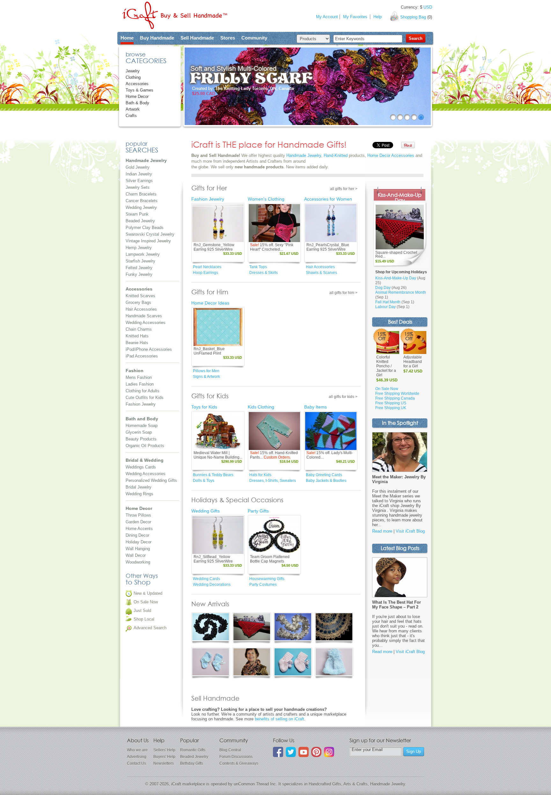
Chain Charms (139, 329)
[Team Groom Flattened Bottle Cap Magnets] (274, 535)
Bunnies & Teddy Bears (213, 475)
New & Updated (148, 593)
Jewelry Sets (138, 187)
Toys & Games (139, 90)
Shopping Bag (413, 17)
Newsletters (163, 763)
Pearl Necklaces (207, 267)
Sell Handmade (197, 37)
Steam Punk (137, 214)
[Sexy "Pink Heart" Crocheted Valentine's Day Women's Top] (274, 223)
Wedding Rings (139, 493)
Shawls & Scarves (321, 272)
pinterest (316, 752)
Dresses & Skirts (263, 272)
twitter (291, 752)
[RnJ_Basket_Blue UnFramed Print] (218, 327)
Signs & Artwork (206, 376)
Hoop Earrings (205, 272)
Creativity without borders (174, 15)
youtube (303, 752)
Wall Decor (136, 555)
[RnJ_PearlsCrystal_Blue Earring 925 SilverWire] (330, 223)
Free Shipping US (390, 403)
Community (254, 37)
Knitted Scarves (140, 295)
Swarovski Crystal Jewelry (150, 234)
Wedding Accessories (145, 322)
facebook (278, 752)
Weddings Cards (141, 467)
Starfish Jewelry (140, 261)
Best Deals (400, 322)
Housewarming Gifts (266, 579)
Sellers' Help (164, 750)
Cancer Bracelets (142, 200)
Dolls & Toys (203, 480)
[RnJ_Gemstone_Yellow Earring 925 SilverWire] (218, 223)
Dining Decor (137, 535)
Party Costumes (263, 584)
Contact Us (136, 763)
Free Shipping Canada (395, 398)
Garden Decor (138, 521)
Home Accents (139, 528)
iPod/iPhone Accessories (149, 349)
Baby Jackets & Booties (326, 480)
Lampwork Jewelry (143, 254)
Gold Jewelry (138, 167)
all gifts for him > (343, 293)
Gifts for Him (209, 292)
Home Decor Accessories (390, 155)
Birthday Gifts (191, 763)
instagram (329, 752)
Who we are (137, 750)
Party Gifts (258, 510)
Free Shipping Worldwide (397, 393)
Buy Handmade (157, 37)
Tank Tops (258, 267)
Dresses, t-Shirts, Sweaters (272, 480)
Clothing (133, 77)
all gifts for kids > (343, 396)
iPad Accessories (142, 356)
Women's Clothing (266, 199)
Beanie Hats (137, 342)
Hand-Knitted (336, 155)
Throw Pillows (138, 515)
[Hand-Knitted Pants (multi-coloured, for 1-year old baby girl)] (274, 431)
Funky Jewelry (139, 274)
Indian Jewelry (139, 174)
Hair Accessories (141, 309)
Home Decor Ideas (210, 302)
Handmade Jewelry (303, 155)
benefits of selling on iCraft (279, 719)
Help (377, 16)
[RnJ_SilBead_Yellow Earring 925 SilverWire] (218, 535)
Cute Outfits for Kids (145, 397)
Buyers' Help (164, 757)
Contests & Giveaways (238, 763)
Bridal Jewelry (138, 487)
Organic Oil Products (145, 445)
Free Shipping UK (390, 408)
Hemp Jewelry (139, 247)
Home (127, 37)
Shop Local (144, 619)
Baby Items (315, 406)
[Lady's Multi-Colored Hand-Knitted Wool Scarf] (330, 431)
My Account (327, 16)
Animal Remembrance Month (400, 292)
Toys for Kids (204, 406)
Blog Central (230, 750)
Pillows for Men (206, 371)
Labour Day (385, 307)
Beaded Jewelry (140, 220)
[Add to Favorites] (238, 237)
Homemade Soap (142, 425)
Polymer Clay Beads (145, 227)
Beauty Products (141, 439)
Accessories (137, 83)
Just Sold (142, 610)
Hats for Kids (260, 475)
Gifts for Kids (210, 396)
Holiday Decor (138, 542)
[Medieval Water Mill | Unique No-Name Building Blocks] (218, 431)
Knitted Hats (137, 336)
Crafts (131, 115)
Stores (227, 37)
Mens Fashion (139, 377)
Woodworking (138, 562)
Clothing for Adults (142, 390)
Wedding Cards (206, 579)
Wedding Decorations (212, 584)
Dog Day (383, 287)
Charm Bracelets (141, 194)
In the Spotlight (400, 423)
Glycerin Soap (139, 432)
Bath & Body (137, 102)
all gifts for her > (343, 189)
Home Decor (137, 96)
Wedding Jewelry (141, 207)
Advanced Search (150, 627)
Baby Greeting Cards (324, 475)
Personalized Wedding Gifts (151, 480)
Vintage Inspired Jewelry (148, 241)
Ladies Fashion (140, 384)
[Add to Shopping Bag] (229, 237)
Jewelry (133, 71)
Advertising (136, 757)
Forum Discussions (236, 757)
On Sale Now (146, 602)
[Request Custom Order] (286, 445)
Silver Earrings (139, 180)
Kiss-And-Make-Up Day (400, 198)
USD (427, 7)
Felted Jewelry (139, 267)
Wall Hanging (138, 548)
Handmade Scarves (144, 315)
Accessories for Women (328, 199)
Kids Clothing (261, 406)
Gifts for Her (209, 188)
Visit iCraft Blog (410, 531)
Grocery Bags (138, 302)
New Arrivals (210, 604)
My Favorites (355, 16)
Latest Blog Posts (400, 548)
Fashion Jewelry (141, 404)
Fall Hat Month (387, 302)
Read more (382, 531)
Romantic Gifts (192, 750)
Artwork (133, 109)
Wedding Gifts (205, 510)
